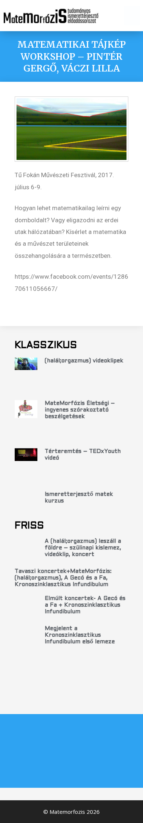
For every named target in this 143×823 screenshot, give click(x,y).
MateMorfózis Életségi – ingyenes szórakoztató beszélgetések (80, 410)
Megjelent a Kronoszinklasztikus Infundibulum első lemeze (80, 635)
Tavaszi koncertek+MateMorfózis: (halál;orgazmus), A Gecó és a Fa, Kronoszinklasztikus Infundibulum (63, 578)
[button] (132, 15)
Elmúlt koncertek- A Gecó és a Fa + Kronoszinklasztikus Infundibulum (85, 605)
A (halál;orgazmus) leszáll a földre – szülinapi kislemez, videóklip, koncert (83, 548)
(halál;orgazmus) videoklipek (84, 360)
